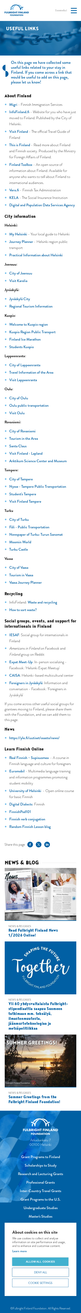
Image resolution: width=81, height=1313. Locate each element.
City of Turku (19, 519)
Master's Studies (40, 1216)
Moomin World (20, 542)
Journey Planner (21, 241)
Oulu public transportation (29, 405)
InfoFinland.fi (19, 112)
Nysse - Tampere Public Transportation (37, 486)
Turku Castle (18, 549)
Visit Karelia (18, 281)
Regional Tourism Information (31, 306)
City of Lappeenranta (24, 365)
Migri (13, 104)
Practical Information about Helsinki (36, 255)
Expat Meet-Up (21, 662)
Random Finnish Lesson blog (30, 826)
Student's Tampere (22, 494)
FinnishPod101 (20, 812)
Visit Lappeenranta (23, 380)
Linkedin (47, 844)
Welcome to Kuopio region (28, 324)
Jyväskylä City (19, 299)
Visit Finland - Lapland (26, 453)
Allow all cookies (40, 1261)
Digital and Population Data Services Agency (42, 205)
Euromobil (17, 771)
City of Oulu (18, 398)
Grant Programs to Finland (40, 1157)
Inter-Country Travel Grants (40, 1191)
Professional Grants (40, 1182)
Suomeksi (61, 10)
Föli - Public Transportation (29, 527)
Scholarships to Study (41, 1165)
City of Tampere (21, 479)
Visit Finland (18, 131)
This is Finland (19, 145)
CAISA (14, 675)
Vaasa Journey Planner (25, 582)
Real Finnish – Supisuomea (29, 757)
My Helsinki (18, 234)
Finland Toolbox (20, 164)
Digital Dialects (20, 804)
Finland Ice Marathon (25, 339)
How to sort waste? (23, 610)
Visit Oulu (17, 413)
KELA (13, 197)
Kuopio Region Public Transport (32, 332)
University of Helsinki (25, 791)
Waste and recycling (42, 602)
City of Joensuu (20, 273)
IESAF (14, 635)
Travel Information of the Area (31, 372)
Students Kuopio (21, 347)
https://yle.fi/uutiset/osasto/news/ (34, 738)
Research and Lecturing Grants (40, 1174)
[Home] (40, 1127)
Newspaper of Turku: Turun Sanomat (36, 534)
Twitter (38, 844)
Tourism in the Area (23, 438)
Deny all (40, 1272)
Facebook (30, 844)
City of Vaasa (18, 567)
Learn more (19, 1251)
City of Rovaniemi (22, 431)
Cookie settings (40, 1283)
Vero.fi (14, 190)
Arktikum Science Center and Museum (38, 461)
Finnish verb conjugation (27, 819)
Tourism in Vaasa (21, 575)
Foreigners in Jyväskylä (25, 683)
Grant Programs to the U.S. (41, 1199)
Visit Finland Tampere (25, 501)
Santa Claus (18, 446)
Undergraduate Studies (41, 1208)
